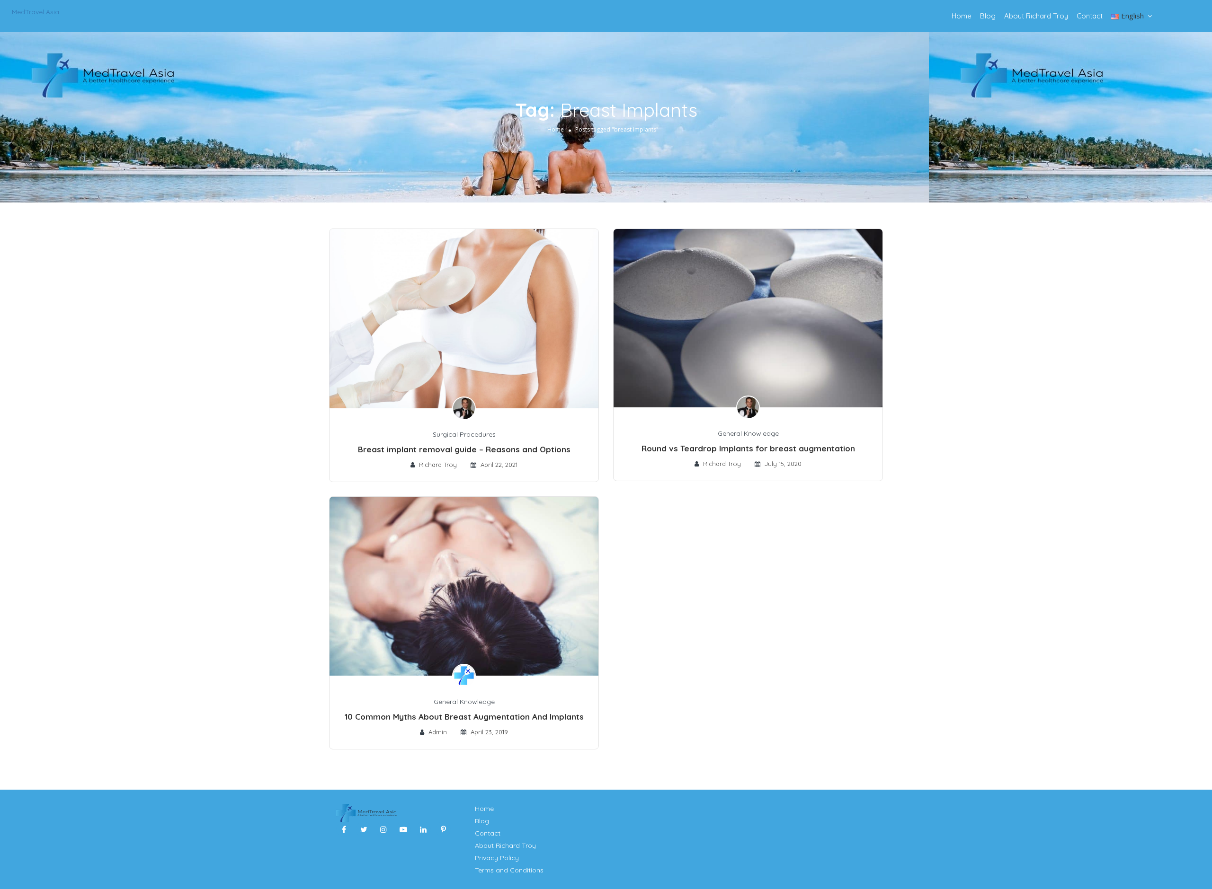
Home (961, 15)
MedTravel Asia (35, 12)
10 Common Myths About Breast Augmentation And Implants (464, 717)
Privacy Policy (497, 858)
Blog (988, 15)
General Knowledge (748, 433)
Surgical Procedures (464, 434)
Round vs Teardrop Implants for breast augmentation (748, 448)
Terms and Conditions (509, 870)
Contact (1090, 15)
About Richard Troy (1036, 15)
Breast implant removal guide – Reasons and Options (464, 449)
